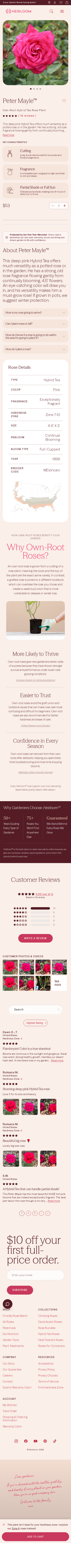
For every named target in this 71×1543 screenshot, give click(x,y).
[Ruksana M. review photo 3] (48, 1107)
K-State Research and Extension (35, 725)
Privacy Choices (48, 1375)
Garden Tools (11, 1340)
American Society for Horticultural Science (35, 680)
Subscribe (20, 1290)
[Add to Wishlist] (64, 100)
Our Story (8, 1363)
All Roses (8, 1322)
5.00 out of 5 (44, 894)
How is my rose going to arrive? (24, 312)
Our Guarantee (12, 1369)
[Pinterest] (45, 1441)
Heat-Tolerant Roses (50, 1340)
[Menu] (62, 11)
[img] (10, 1043)
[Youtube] (35, 1441)
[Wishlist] (60, 2)
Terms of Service (48, 1381)
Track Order (10, 1411)
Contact (8, 1381)
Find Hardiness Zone (50, 1387)
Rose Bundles (46, 1328)
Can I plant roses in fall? (19, 323)
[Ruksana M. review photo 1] (11, 1107)
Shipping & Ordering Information (15, 1418)
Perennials (9, 1328)
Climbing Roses (48, 1315)
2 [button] (28, 1213)
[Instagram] (16, 1441)
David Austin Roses (50, 1322)
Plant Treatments (13, 1346)
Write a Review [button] (35, 938)
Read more (8, 135)
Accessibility (45, 1363)
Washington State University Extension (35, 772)
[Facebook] (26, 1441)
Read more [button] (57, 1060)
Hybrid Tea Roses (49, 1334)
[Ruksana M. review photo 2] (29, 1107)
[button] (10, 116)
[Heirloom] (18, 11)
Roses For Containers (51, 1346)
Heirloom (33, 1450)
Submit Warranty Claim (17, 1387)
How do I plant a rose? (19, 349)
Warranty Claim (12, 1426)
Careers (7, 1375)
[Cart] (66, 2)
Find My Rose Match (15, 1315)
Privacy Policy (46, 1369)
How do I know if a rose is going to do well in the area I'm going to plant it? (31, 336)
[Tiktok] (55, 1441)
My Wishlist (10, 1405)
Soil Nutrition (11, 1334)
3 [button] (35, 1213)
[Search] (51, 11)
